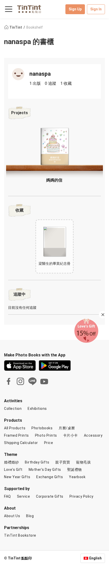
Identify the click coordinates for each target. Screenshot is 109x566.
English (95, 558)
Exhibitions (37, 409)
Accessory (93, 435)
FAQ (7, 496)
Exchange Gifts (49, 477)
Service (23, 496)
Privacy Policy (81, 496)
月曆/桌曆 (67, 428)
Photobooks (41, 428)
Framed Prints (16, 435)
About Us (12, 516)
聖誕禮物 (74, 470)
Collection (13, 409)
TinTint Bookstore (20, 535)
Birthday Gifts (37, 462)
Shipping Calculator (21, 443)
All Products (14, 428)
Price (48, 443)
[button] (54, 146)
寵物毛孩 (83, 462)
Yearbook (77, 477)
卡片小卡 (70, 435)
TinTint (16, 27)
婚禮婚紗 (11, 462)
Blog (30, 516)
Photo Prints (46, 435)
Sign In (96, 9)
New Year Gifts (17, 477)
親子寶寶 (62, 462)
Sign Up (75, 9)
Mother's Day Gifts (45, 470)
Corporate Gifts (49, 496)
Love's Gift (13, 470)
